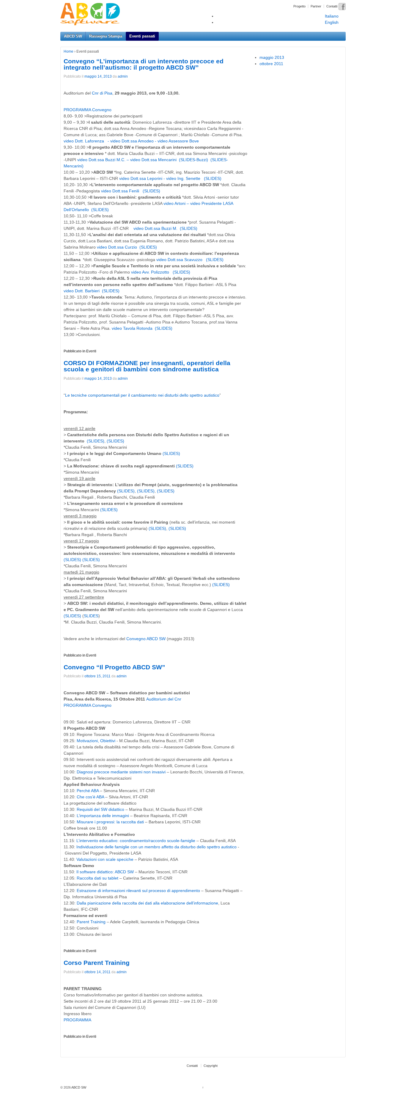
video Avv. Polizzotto (150, 272)
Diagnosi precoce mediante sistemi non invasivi (121, 772)
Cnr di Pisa (102, 93)
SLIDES (91, 615)
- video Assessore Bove (177, 141)
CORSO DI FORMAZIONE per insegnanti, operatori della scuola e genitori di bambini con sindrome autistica (147, 366)
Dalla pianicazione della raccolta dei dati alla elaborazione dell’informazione (146, 903)
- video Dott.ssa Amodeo (131, 141)
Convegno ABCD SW (146, 638)
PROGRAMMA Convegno (87, 109)
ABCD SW (73, 36)
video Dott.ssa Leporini (141, 178)
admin (123, 76)
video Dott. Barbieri (82, 290)
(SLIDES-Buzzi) (193, 159)
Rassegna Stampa (105, 36)
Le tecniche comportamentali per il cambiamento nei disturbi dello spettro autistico (142, 395)
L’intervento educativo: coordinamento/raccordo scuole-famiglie (135, 840)
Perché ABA (88, 790)
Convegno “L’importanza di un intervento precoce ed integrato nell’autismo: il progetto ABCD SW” (144, 64)
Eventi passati (142, 36)
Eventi (91, 351)
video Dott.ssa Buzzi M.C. (102, 159)
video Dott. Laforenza (84, 141)
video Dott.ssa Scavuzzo (180, 259)
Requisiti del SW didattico (100, 809)
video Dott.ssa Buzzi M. (155, 228)
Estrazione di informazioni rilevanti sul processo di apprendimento (138, 890)
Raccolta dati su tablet (97, 878)
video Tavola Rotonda (132, 328)
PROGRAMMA (77, 1020)
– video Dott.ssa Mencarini (152, 159)
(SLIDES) (212, 178)
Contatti (331, 6)
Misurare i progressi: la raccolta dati (110, 821)
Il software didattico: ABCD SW (105, 871)
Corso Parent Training (97, 962)
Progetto (299, 6)
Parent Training (91, 921)
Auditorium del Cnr (163, 699)
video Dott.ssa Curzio (117, 247)
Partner (316, 6)
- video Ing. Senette (182, 178)
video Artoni (174, 203)
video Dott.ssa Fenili (120, 191)
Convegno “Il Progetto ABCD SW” (114, 667)
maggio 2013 (271, 57)
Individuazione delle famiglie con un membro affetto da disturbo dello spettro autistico (156, 846)
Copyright (211, 1065)
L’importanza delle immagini (103, 815)
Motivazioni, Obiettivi (97, 740)
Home (68, 51)
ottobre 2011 (271, 63)
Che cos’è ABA (90, 796)
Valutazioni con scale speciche (104, 859)
